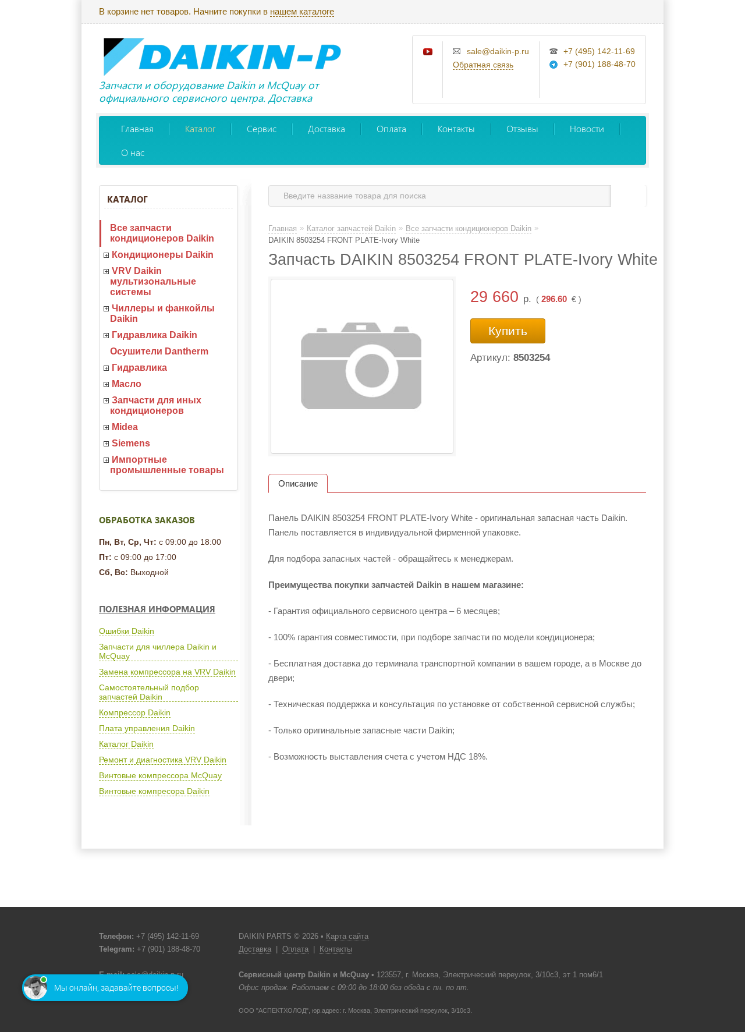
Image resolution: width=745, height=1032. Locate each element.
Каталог (200, 128)
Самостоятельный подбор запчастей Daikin (149, 692)
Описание (298, 483)
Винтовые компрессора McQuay (160, 775)
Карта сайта (347, 936)
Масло (126, 384)
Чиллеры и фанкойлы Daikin (162, 313)
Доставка (326, 128)
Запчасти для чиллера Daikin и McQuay (158, 651)
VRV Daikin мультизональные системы (153, 281)
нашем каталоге (302, 11)
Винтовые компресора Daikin (154, 791)
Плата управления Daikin (147, 728)
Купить (507, 331)
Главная (137, 128)
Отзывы (522, 128)
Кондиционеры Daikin (163, 255)
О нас (132, 152)
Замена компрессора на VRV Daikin (167, 671)
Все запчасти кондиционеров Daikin (162, 233)
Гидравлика (139, 368)
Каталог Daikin (126, 744)
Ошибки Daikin (126, 631)
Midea (125, 427)
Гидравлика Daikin (154, 335)
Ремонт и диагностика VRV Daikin (162, 759)
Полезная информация (157, 609)
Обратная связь (483, 64)
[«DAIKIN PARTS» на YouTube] (428, 52)
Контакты (456, 128)
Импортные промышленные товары (167, 465)
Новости (587, 128)
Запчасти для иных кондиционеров (155, 405)
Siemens (131, 443)
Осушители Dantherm (159, 351)
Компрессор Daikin (135, 712)
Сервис (261, 128)
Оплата (391, 128)
